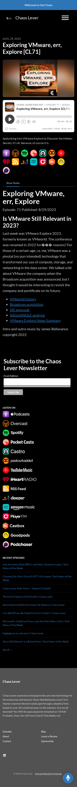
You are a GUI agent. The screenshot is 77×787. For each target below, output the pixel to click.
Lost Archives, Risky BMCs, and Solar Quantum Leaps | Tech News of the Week (35, 566)
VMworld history (23, 299)
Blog (43, 731)
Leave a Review (49, 736)
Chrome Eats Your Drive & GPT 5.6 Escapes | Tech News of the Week (37, 578)
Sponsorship (47, 741)
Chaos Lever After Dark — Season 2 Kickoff (26, 588)
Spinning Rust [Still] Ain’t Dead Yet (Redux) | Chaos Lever (34, 604)
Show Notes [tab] (13, 182)
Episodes (7, 731)
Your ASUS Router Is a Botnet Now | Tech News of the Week (36, 641)
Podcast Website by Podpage (48, 773)
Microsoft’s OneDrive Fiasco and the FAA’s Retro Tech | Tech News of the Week (36, 623)
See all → (8, 649)
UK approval (19, 310)
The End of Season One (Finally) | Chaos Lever (28, 596)
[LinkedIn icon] (4, 755)
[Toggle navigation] (65, 18)
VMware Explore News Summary (35, 320)
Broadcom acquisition (26, 304)
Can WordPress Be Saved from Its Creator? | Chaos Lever (34, 613)
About (6, 736)
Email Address (11, 375)
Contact (7, 741)
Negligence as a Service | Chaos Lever (23, 633)
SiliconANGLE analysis (27, 315)
